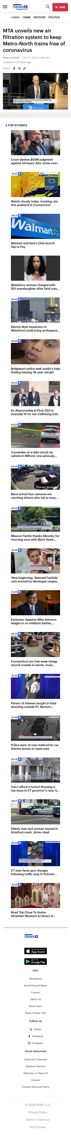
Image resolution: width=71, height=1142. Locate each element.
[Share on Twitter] (19, 68)
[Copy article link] (24, 68)
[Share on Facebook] (14, 68)
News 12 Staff (11, 58)
